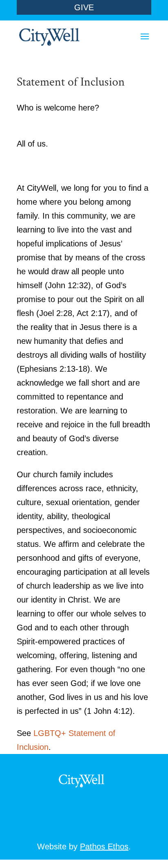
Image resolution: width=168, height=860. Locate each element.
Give (84, 7)
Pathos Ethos (104, 846)
